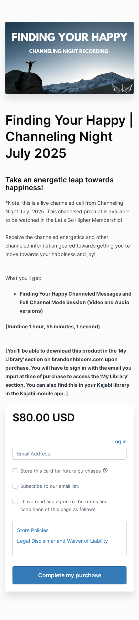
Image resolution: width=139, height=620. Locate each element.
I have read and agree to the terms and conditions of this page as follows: (64, 505)
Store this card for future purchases (64, 470)
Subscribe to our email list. (49, 486)
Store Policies (32, 530)
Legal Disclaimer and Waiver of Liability (62, 541)
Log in (119, 441)
